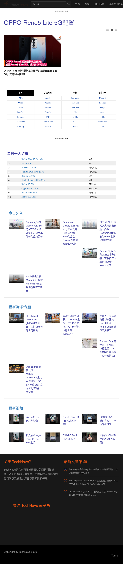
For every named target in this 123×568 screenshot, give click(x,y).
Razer (75, 126)
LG (75, 112)
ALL (21, 98)
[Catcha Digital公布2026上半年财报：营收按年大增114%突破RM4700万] (89, 253)
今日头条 (16, 212)
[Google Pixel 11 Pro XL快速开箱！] (52, 419)
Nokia (75, 117)
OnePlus (20, 112)
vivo (21, 107)
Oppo (20, 103)
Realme (102, 103)
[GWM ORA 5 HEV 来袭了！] (52, 437)
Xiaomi (48, 103)
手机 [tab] (20, 93)
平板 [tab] (75, 93)
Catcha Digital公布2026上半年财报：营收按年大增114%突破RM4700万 (108, 258)
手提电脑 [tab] (48, 93)
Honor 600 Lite (28, 197)
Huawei (102, 98)
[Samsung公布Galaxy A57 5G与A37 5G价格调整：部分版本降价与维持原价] (16, 224)
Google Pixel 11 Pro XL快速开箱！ (71, 420)
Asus (102, 112)
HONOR (75, 103)
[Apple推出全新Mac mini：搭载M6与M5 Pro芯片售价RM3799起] (16, 278)
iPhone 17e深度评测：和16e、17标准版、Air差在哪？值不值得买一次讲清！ (107, 348)
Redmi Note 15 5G (30, 192)
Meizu (48, 126)
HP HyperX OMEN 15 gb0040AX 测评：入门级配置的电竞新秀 (34, 323)
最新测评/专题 (20, 306)
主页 (77, 4)
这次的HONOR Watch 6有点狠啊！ (107, 438)
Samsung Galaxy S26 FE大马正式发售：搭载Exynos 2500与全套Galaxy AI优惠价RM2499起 (71, 232)
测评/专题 (99, 4)
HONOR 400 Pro (29, 167)
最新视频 (16, 407)
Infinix (48, 107)
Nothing (20, 126)
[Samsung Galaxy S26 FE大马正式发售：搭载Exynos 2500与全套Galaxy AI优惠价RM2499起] (52, 224)
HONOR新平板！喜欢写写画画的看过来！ (107, 420)
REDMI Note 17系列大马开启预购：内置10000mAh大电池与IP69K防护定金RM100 (107, 231)
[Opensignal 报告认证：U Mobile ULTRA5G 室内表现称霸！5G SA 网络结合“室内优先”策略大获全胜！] (16, 368)
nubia (102, 117)
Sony (102, 107)
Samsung (75, 98)
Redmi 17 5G (27, 184)
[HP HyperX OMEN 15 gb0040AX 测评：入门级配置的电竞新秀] (16, 318)
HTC (75, 121)
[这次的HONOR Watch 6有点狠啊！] (89, 437)
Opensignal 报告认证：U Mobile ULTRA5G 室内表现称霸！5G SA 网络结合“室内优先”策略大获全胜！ (34, 379)
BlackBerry (48, 121)
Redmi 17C (26, 163)
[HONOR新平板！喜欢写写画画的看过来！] (89, 419)
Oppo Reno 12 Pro (29, 188)
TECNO (75, 107)
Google (48, 112)
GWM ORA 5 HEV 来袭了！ (70, 436)
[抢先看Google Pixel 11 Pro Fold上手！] (16, 437)
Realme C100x (28, 176)
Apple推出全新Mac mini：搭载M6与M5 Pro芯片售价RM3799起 (34, 283)
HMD (47, 117)
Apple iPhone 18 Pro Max (33, 180)
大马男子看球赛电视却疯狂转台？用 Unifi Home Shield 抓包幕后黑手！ (107, 323)
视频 (87, 4)
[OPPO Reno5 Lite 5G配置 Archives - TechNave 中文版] (16, 4)
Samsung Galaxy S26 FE (32, 172)
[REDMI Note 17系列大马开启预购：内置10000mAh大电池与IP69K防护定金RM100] (89, 224)
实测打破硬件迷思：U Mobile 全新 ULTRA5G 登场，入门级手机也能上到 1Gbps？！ (71, 325)
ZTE (102, 126)
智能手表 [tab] (102, 93)
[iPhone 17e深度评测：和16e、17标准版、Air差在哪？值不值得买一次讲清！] (89, 343)
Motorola (21, 121)
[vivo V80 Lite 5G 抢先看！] (16, 419)
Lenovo (20, 117)
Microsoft (102, 121)
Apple (48, 98)
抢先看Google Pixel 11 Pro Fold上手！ (33, 438)
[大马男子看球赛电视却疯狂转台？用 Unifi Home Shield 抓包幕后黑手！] (89, 318)
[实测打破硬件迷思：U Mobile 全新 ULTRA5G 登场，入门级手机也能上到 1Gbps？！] (52, 318)
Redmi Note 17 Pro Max (32, 159)
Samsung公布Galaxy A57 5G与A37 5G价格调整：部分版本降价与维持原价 (34, 229)
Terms (114, 555)
